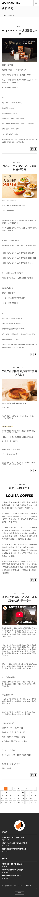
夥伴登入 (28, 886)
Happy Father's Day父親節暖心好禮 (13, 837)
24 (27, 795)
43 (31, 802)
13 (19, 792)
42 (27, 802)
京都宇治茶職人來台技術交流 (10, 876)
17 (35, 792)
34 (31, 799)
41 (23, 802)
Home (4, 15)
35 (35, 799)
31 (19, 799)
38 (10, 802)
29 (10, 799)
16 (31, 792)
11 (10, 792)
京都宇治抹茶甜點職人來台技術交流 (12, 870)
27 (2, 799)
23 (23, 795)
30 (14, 799)
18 (2, 795)
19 (6, 795)
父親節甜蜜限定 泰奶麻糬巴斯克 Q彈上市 (14, 849)
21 (14, 795)
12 (14, 792)
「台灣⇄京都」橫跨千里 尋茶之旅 (12, 864)
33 (27, 799)
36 (2, 802)
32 (23, 799)
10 (6, 792)
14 (23, 792)
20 (10, 795)
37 (6, 802)
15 (27, 792)
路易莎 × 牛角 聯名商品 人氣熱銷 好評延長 (14, 843)
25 (31, 795)
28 (6, 799)
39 (14, 802)
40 (19, 802)
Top (19, 893)
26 (35, 795)
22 (19, 795)
